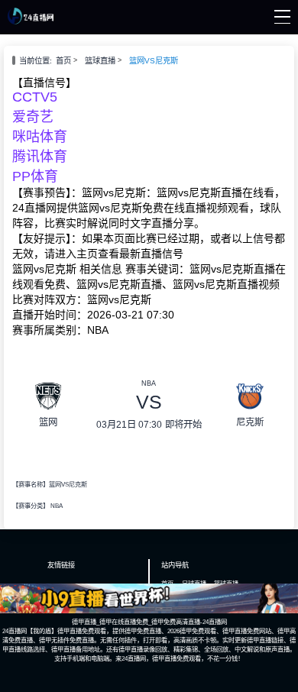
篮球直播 (100, 61)
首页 (63, 61)
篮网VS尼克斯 (153, 61)
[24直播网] (30, 21)
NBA (56, 505)
